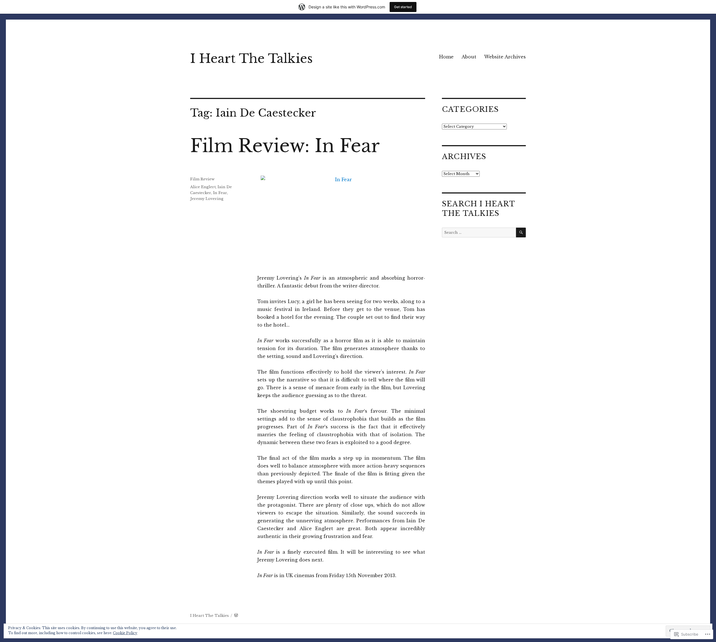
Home (446, 57)
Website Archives (505, 57)
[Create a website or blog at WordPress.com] (236, 615)
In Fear (220, 192)
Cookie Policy (125, 633)
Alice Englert (203, 187)
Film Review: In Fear (285, 146)
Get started (403, 7)
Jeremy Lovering (206, 198)
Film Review (202, 179)
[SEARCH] (521, 232)
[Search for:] (479, 232)
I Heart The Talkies (251, 58)
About (468, 57)
